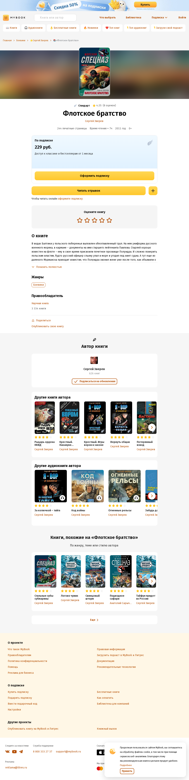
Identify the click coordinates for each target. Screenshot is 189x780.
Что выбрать (107, 17)
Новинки (92, 27)
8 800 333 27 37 (42, 751)
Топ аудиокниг (138, 27)
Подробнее (126, 765)
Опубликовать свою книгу (48, 326)
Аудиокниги (35, 27)
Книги (13, 27)
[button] (152, 427)
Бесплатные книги (65, 27)
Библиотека (133, 17)
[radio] (80, 220)
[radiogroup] (94, 220)
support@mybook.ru (68, 751)
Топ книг (114, 27)
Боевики (38, 284)
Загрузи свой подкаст (169, 27)
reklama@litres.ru (16, 767)
